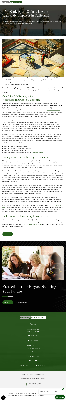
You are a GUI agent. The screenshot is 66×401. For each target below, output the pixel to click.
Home (3, 28)
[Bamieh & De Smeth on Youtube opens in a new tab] (36, 360)
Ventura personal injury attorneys (32, 224)
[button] (3, 397)
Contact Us (7, 302)
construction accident (53, 110)
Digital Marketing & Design (34, 384)
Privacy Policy (35, 378)
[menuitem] (30, 360)
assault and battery (37, 153)
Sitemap (43, 378)
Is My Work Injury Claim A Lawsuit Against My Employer (31, 28)
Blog (8, 28)
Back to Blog (7, 234)
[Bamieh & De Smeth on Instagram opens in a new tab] (30, 360)
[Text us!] (60, 397)
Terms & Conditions (26, 378)
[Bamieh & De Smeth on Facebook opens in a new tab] (33, 360)
